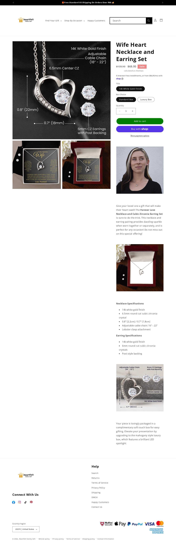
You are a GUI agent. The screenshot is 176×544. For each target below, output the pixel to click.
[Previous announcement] (13, 2)
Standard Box (126, 99)
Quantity (120, 105)
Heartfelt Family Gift (27, 539)
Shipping (120, 71)
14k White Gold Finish (130, 88)
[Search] (149, 21)
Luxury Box (146, 99)
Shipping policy (88, 539)
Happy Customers (100, 502)
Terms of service (73, 539)
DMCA (94, 497)
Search (95, 473)
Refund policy (44, 539)
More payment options (140, 135)
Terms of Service (100, 482)
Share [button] (122, 452)
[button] (53, 21)
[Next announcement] (163, 2)
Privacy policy (58, 539)
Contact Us (97, 507)
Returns (95, 478)
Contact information (105, 539)
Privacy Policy (98, 487)
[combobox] (131, 21)
